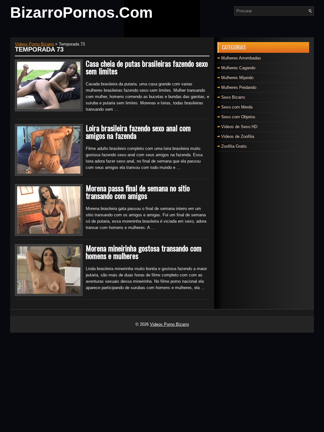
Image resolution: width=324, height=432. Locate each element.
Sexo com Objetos (238, 116)
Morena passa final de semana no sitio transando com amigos (138, 191)
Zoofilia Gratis (234, 146)
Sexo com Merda (236, 107)
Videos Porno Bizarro (169, 324)
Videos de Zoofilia (237, 136)
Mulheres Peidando (238, 87)
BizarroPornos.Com (81, 12)
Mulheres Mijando (237, 77)
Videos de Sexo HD (239, 126)
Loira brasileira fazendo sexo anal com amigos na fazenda (138, 131)
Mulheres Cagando (238, 67)
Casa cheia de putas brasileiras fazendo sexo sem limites (147, 67)
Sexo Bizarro (233, 97)
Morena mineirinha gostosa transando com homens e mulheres (144, 251)
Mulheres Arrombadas (241, 58)
